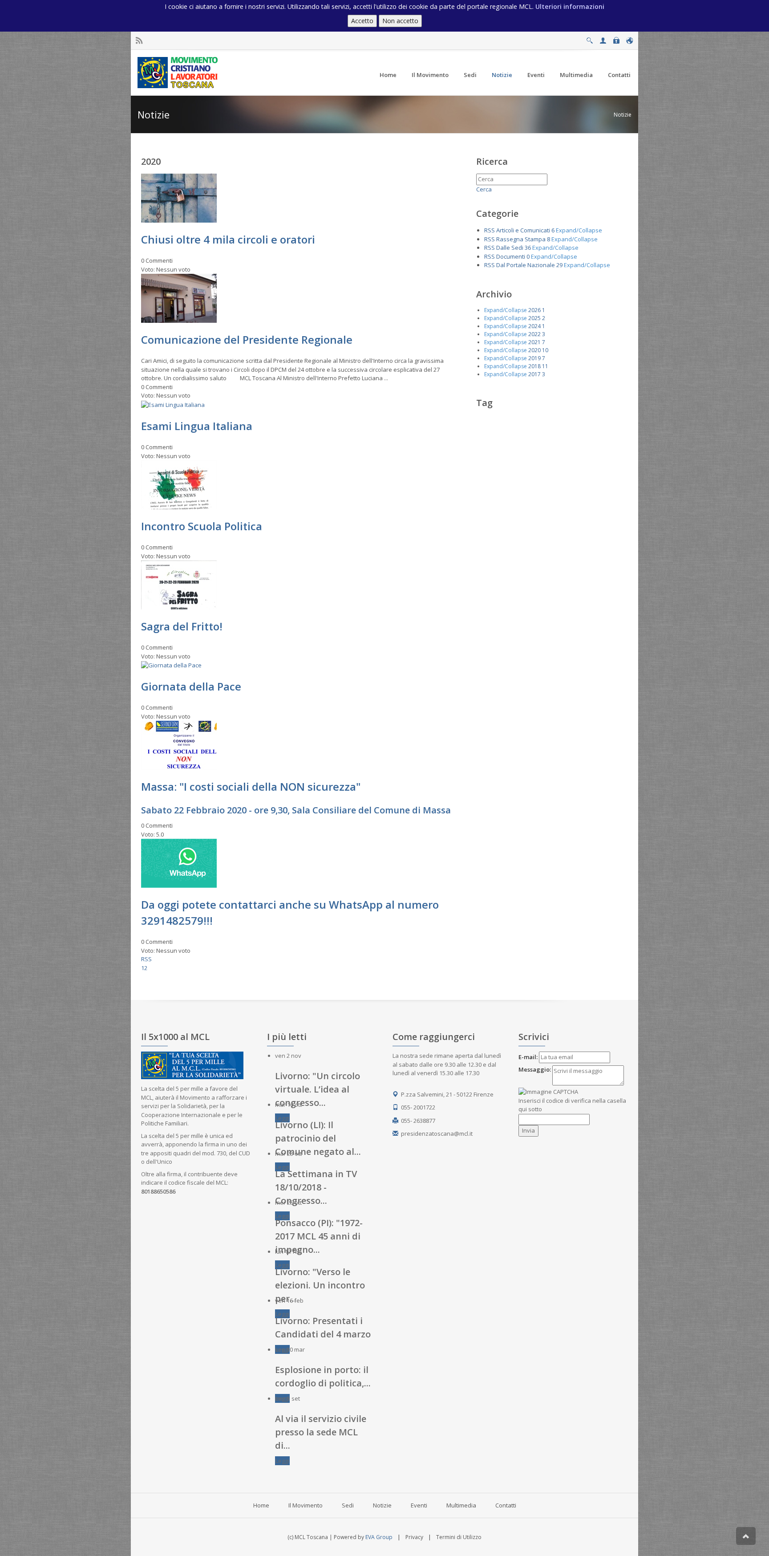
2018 (534, 366)
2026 (534, 310)
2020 (534, 350)
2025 (534, 318)
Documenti (510, 256)
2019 (534, 358)
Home (261, 1505)
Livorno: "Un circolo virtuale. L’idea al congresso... (317, 1089)
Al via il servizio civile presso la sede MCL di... (320, 1432)
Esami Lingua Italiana (196, 425)
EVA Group (379, 1537)
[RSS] (139, 40)
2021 (534, 342)
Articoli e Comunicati (523, 230)
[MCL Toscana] (179, 72)
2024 (534, 326)
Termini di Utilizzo (459, 1537)
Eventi (419, 1505)
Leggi (282, 1118)
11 (545, 366)
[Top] (746, 1536)
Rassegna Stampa (521, 239)
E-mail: (528, 1057)
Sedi (348, 1505)
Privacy (414, 1537)
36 (528, 248)
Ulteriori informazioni (569, 6)
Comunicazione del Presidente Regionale (246, 339)
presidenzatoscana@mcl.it (437, 1133)
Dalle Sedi (509, 248)
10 (545, 350)
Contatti (505, 1505)
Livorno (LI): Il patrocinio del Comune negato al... (318, 1138)
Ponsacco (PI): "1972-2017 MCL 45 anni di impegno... (319, 1236)
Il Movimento (305, 1505)
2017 (534, 374)
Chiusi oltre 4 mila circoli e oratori (228, 239)
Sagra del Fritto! (182, 626)
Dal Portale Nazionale (525, 265)
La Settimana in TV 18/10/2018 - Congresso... (316, 1187)
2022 (534, 334)
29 (559, 265)
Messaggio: (534, 1069)
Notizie (622, 114)
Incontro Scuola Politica (201, 526)
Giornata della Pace (191, 686)
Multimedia (461, 1505)
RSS (146, 959)
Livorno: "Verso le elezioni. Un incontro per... (320, 1285)
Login (616, 38)
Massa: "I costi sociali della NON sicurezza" (250, 786)
